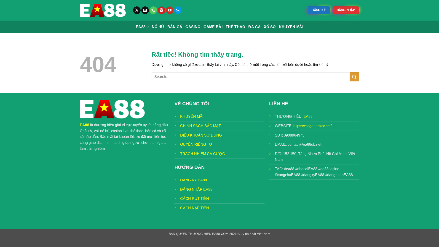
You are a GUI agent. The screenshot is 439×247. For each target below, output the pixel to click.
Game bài (212, 27)
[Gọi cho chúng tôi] (153, 10)
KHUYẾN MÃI (191, 116)
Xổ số (270, 27)
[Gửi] (354, 76)
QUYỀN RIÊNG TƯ (196, 144)
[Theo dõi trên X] (137, 10)
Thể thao (235, 27)
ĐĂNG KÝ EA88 (193, 180)
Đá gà (254, 27)
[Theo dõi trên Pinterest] (161, 10)
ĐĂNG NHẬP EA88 (196, 189)
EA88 (140, 27)
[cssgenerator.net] (103, 10)
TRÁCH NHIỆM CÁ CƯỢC (202, 154)
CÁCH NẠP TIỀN (194, 208)
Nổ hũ (158, 27)
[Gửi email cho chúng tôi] (145, 10)
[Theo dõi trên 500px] (178, 10)
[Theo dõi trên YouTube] (170, 10)
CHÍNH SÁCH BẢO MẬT (200, 126)
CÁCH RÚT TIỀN (194, 199)
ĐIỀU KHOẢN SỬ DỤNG (201, 135)
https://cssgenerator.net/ (312, 126)
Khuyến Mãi (291, 27)
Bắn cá (174, 27)
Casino (192, 27)
